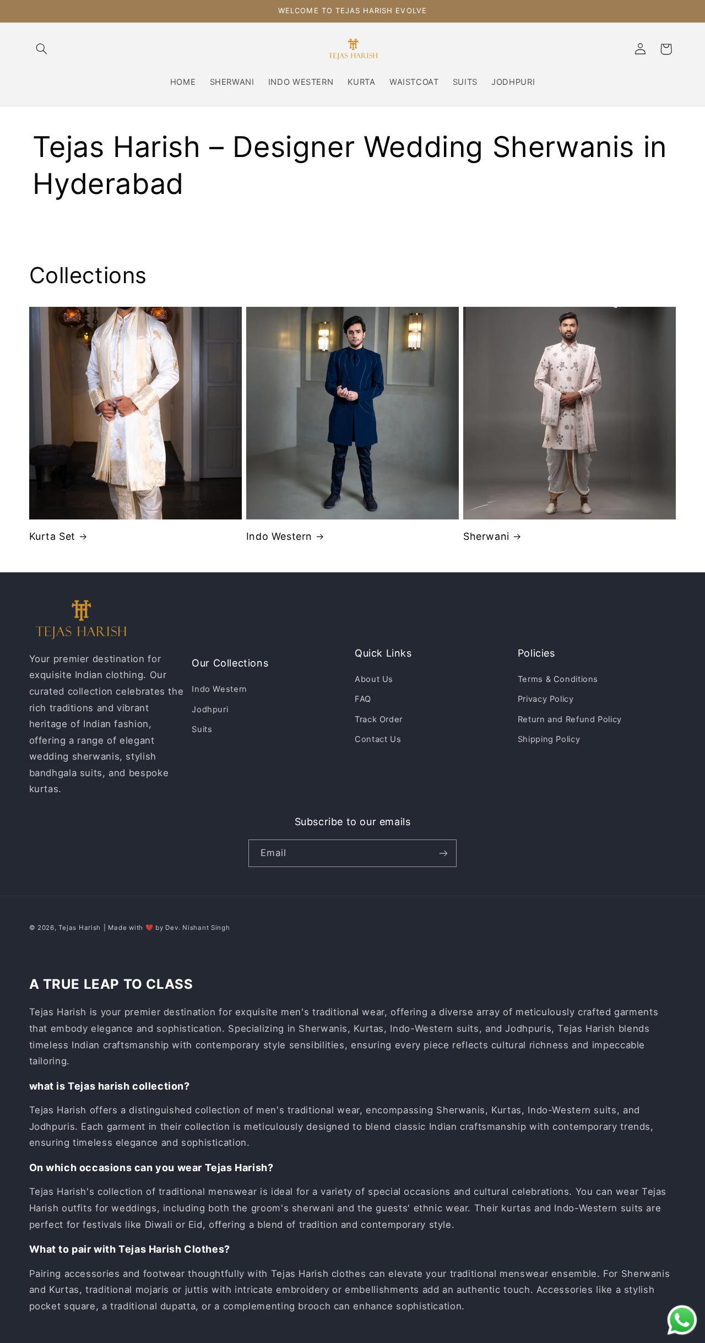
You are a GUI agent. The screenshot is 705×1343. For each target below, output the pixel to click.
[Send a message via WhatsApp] (682, 1320)
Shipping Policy (549, 739)
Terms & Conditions (558, 679)
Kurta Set (52, 536)
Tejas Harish (79, 928)
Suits (202, 729)
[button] (42, 49)
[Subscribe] (443, 853)
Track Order (379, 719)
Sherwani (486, 536)
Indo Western (279, 536)
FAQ (363, 699)
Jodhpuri (210, 709)
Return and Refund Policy (570, 719)
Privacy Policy (546, 699)
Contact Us (378, 739)
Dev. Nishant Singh (197, 928)
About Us (374, 679)
